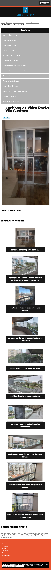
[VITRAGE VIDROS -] (25, 11)
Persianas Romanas (9, 96)
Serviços (25, 30)
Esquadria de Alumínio (10, 61)
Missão (4, 548)
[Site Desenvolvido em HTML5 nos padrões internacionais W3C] (18, 566)
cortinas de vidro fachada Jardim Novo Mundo (25, 455)
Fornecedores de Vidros (10, 86)
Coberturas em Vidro (9, 45)
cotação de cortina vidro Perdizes (25, 368)
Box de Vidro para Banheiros (12, 35)
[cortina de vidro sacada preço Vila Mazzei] (25, 295)
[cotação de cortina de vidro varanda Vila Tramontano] (25, 502)
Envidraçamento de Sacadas (12, 55)
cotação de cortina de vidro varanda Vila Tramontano (25, 516)
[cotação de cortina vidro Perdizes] (25, 356)
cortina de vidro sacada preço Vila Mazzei (25, 309)
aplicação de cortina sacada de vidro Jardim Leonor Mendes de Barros (25, 279)
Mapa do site (6, 555)
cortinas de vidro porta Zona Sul (25, 250)
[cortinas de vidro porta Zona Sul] (25, 237)
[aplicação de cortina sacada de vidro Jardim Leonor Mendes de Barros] (25, 265)
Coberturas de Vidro (9, 40)
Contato (4, 553)
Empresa (5, 546)
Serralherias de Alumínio (11, 101)
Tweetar (6, 118)
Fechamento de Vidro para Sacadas (14, 66)
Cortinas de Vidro (8, 50)
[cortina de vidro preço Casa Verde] (25, 384)
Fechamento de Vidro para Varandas (14, 71)
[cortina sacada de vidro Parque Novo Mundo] (25, 472)
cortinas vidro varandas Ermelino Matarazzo (25, 425)
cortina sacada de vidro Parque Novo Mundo (25, 485)
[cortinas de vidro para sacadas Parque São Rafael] (25, 326)
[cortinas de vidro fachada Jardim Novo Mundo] (25, 442)
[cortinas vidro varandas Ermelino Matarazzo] (25, 412)
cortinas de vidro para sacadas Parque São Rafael (25, 339)
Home (4, 544)
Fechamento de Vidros (10, 76)
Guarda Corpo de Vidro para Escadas (15, 91)
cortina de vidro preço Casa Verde (25, 396)
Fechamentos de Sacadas (11, 81)
